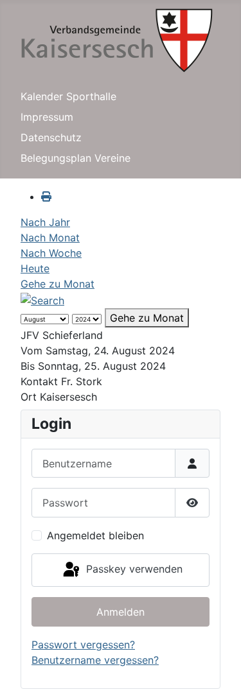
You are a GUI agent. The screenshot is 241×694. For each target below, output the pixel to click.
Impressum (47, 116)
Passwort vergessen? (83, 644)
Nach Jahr (45, 222)
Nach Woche (51, 253)
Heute (35, 268)
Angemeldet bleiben (95, 535)
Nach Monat (50, 237)
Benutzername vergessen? (95, 660)
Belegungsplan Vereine (75, 158)
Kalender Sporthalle (68, 96)
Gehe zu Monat (57, 283)
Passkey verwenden (133, 568)
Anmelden (120, 611)
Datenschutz (51, 137)
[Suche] (42, 299)
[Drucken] (46, 196)
